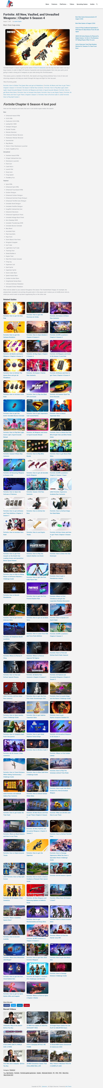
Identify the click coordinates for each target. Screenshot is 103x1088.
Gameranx (44, 1086)
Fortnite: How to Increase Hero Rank (29, 92)
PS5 (60, 1073)
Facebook (6, 1005)
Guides (39, 1073)
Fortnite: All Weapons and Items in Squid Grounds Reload (40, 90)
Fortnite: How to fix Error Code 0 (48, 95)
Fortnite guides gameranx (28, 1073)
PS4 (57, 1073)
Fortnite (16, 1073)
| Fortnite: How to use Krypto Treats (51, 92)
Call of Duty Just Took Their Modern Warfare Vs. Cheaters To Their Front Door (86, 46)
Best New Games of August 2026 (85, 23)
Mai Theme (68, 1086)
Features (12, 1070)
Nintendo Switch (47, 1073)
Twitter (13, 1005)
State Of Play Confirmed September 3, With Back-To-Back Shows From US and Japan (87, 29)
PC (53, 1073)
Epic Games (10, 1073)
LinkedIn (20, 1005)
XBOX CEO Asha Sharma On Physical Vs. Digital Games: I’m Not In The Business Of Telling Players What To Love (87, 38)
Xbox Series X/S (8, 1075)
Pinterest (27, 1005)
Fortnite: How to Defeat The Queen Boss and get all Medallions (23, 85)
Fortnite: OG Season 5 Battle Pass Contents (30, 88)
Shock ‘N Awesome (39, 68)
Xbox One (65, 1073)
